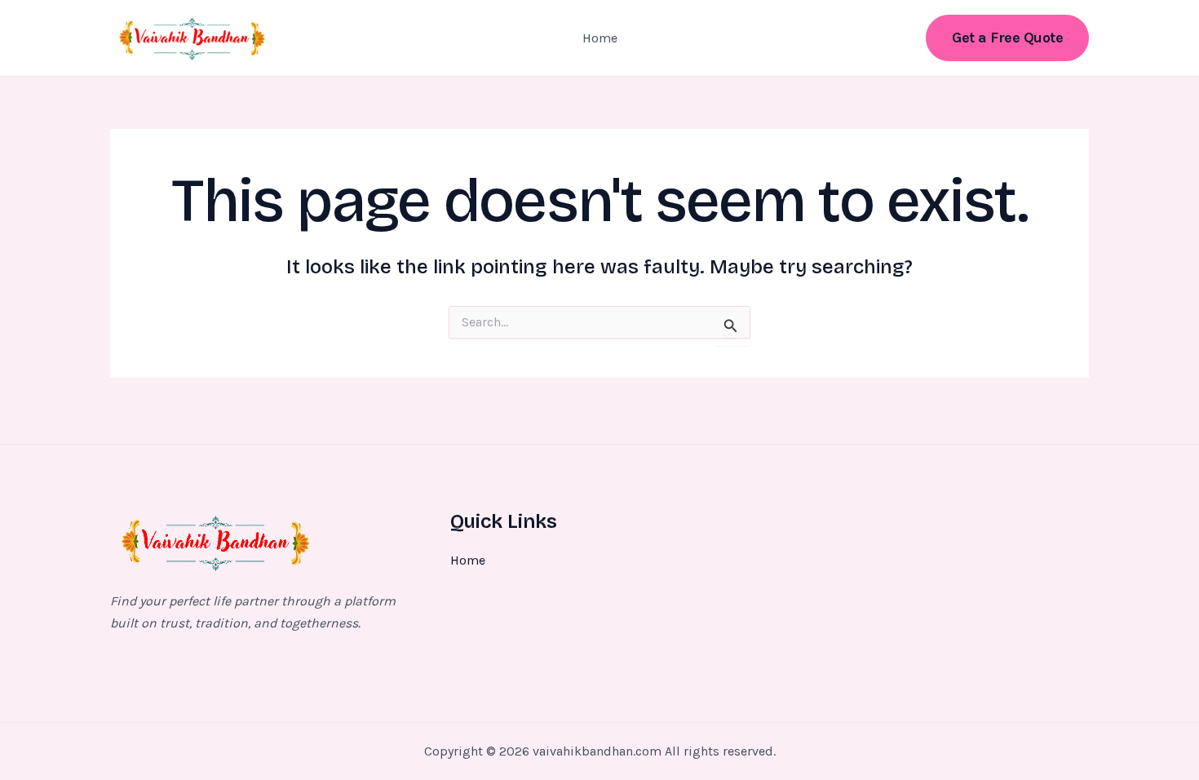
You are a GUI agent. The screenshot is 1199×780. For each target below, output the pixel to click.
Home (599, 38)
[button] (1007, 38)
